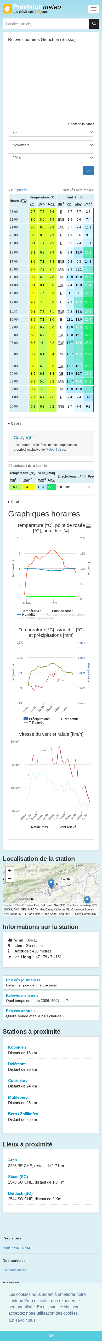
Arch (36, 1163)
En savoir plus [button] (22, 1320)
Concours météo (14, 1270)
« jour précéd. (18, 190)
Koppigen (22, 1050)
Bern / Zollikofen (23, 1116)
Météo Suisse (55, 449)
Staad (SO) (36, 1179)
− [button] (10, 878)
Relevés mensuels (37, 998)
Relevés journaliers (31, 982)
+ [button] (10, 870)
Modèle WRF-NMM (16, 1248)
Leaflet (8, 905)
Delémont (22, 1067)
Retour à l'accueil (33, 9)
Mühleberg (22, 1100)
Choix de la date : (81, 124)
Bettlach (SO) (34, 1196)
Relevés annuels (35, 1013)
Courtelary (22, 1083)
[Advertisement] (51, 84)
